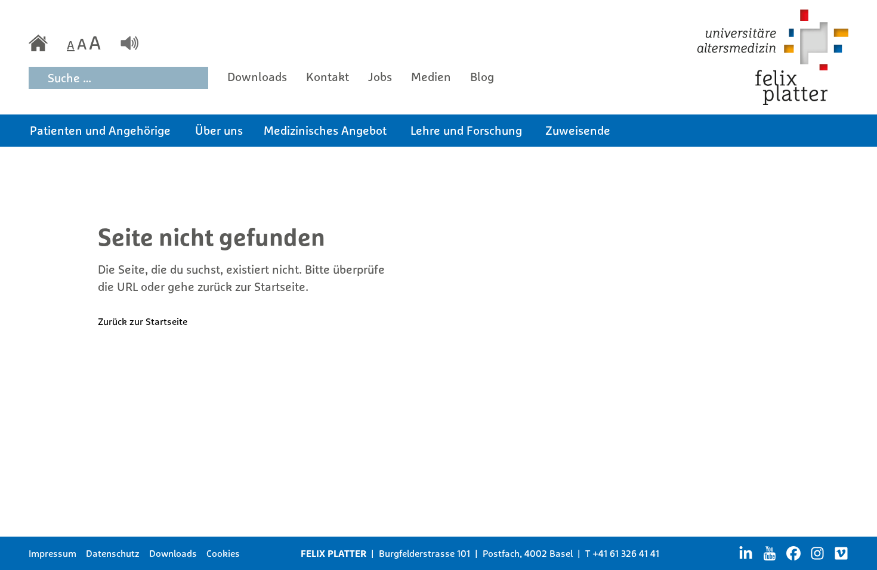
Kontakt (327, 76)
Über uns (219, 130)
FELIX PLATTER (333, 553)
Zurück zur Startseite (142, 321)
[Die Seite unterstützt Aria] (129, 42)
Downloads (257, 76)
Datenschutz (113, 553)
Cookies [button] (223, 553)
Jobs (380, 76)
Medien (431, 76)
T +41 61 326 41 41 (622, 553)
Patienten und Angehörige (100, 130)
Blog (482, 76)
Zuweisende (577, 130)
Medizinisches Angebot (325, 130)
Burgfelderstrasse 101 (424, 553)
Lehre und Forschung (466, 130)
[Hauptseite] (38, 43)
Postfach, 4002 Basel (528, 553)
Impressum (52, 553)
